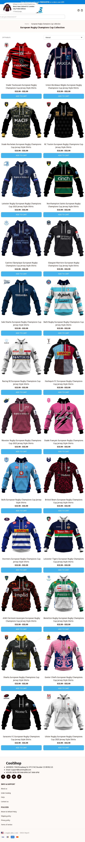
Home (27, 24)
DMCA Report (24, 833)
